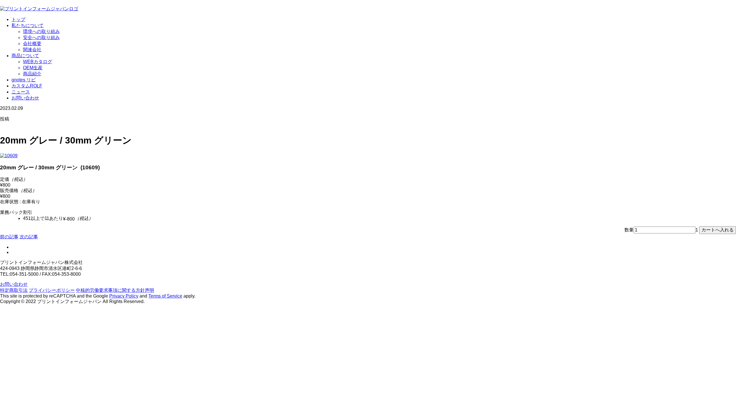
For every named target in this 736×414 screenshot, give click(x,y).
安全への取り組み (41, 37)
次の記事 (29, 236)
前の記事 (9, 236)
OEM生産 (33, 67)
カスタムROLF (27, 85)
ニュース (21, 91)
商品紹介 (32, 73)
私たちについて (28, 25)
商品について (25, 55)
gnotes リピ (24, 79)
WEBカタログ (37, 61)
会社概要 (32, 43)
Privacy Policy (123, 296)
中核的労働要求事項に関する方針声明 (115, 290)
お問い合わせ (25, 97)
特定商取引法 (14, 290)
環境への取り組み (41, 31)
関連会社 (32, 49)
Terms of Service (165, 296)
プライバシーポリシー (52, 290)
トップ (18, 19)
